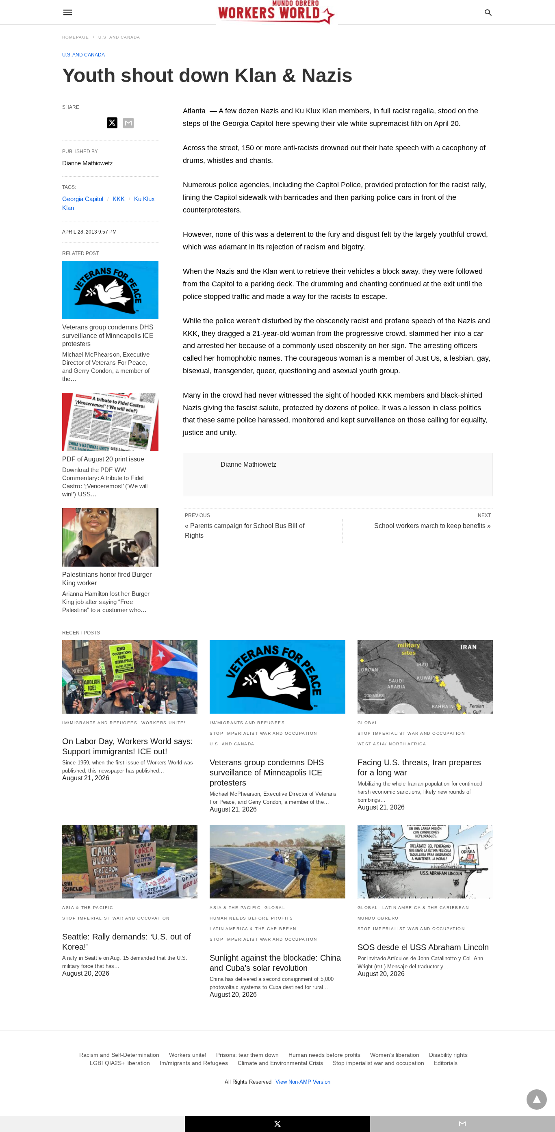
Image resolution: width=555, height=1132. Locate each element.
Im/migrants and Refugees (99, 723)
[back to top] (537, 1099)
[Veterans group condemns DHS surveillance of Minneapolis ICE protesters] (110, 290)
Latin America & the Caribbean (253, 928)
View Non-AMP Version (302, 1082)
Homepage (75, 37)
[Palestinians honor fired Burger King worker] (110, 537)
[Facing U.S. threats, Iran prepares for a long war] (425, 677)
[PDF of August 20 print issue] (110, 422)
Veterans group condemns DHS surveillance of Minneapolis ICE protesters (108, 336)
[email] (462, 1124)
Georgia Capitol (82, 198)
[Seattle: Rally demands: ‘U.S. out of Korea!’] (129, 861)
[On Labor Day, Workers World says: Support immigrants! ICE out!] (129, 677)
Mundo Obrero (378, 918)
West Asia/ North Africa (392, 744)
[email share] (128, 123)
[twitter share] (112, 122)
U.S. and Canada (119, 37)
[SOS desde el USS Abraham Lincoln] (425, 861)
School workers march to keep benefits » (432, 525)
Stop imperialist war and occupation (263, 733)
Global (368, 723)
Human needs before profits (251, 918)
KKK (119, 198)
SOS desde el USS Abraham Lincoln (423, 947)
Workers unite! (163, 723)
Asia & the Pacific (87, 907)
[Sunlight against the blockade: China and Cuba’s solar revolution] (277, 861)
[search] (488, 12)
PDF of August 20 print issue (103, 459)
